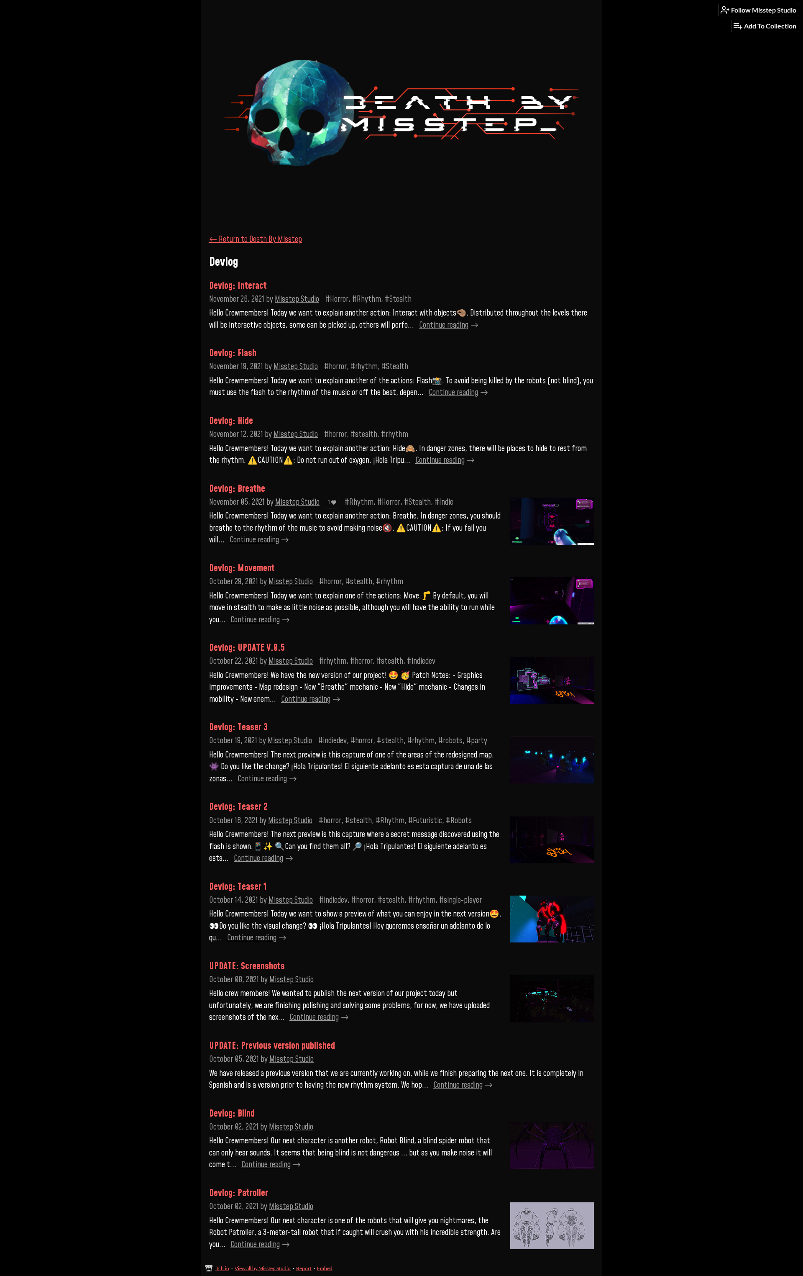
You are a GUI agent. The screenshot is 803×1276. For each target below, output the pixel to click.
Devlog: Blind (232, 1113)
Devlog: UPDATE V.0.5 (247, 648)
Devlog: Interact (238, 286)
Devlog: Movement (242, 568)
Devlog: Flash (232, 353)
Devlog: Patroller (238, 1193)
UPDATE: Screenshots (247, 966)
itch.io (222, 1268)
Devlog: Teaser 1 (237, 886)
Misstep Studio (297, 299)
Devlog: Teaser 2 (238, 807)
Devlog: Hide (231, 421)
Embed (324, 1268)
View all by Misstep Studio (263, 1268)
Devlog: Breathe (237, 489)
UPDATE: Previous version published (272, 1046)
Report (304, 1268)
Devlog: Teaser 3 (238, 727)
